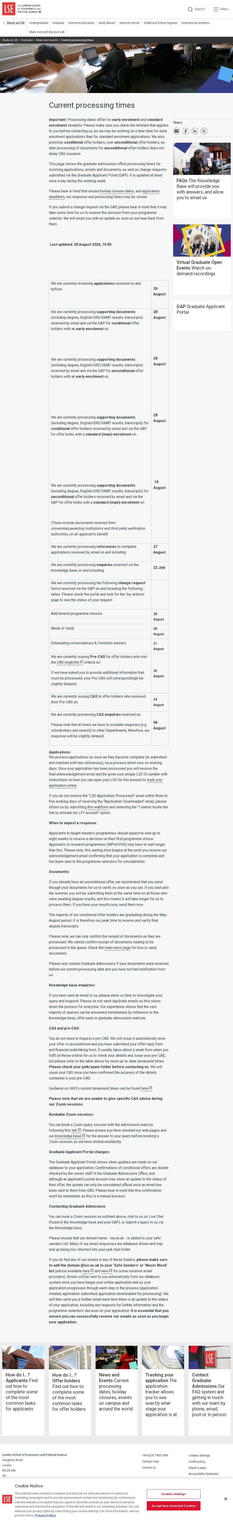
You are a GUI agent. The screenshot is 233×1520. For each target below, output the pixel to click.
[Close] (226, 1499)
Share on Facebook (185, 131)
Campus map (150, 1461)
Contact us (149, 1467)
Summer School (129, 23)
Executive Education (81, 23)
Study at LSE (16, 23)
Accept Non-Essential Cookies (174, 1505)
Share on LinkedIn (194, 131)
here (144, 1088)
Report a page (197, 1467)
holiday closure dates (117, 191)
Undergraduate (38, 23)
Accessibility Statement (204, 1474)
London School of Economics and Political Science (21, 9)
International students (196, 23)
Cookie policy (197, 1461)
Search (200, 9)
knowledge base (68, 1136)
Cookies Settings (199, 1455)
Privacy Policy (45, 1515)
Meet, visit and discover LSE (47, 32)
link (74, 1130)
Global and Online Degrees (160, 23)
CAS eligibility (68, 662)
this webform (98, 807)
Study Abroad (107, 23)
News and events (47, 40)
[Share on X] (203, 131)
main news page (118, 948)
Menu (224, 9)
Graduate (58, 23)
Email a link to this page (176, 131)
